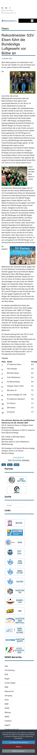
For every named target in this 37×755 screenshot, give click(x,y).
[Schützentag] (15, 590)
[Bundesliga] (15, 600)
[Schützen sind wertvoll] (15, 620)
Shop (7, 700)
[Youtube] (6, 8)
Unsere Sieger (10, 683)
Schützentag (9, 670)
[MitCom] (15, 522)
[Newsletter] (15, 571)
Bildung (8, 712)
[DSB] (15, 610)
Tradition (8, 721)
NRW (6, 704)
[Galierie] (15, 580)
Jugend (7, 725)
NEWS (16, 465)
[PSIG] (15, 532)
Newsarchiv (9, 691)
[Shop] (15, 541)
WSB (6, 687)
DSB (6, 674)
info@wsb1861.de (9, 13)
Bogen (7, 678)
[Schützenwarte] (15, 639)
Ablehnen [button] (18, 746)
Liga (3, 465)
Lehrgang (8, 695)
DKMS (7, 708)
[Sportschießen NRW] (15, 649)
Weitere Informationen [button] (18, 751)
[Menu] (32, 21)
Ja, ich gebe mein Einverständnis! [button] (18, 742)
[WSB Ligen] (15, 561)
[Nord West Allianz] (15, 629)
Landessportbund (11, 729)
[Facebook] (2, 8)
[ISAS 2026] (15, 551)
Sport (10, 465)
